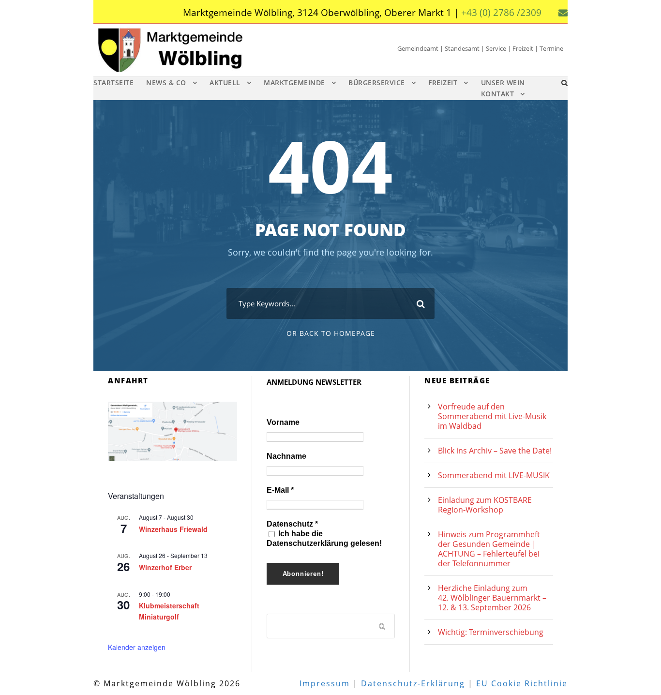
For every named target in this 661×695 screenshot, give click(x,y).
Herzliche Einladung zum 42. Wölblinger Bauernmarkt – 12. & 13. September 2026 (492, 598)
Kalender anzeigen (136, 647)
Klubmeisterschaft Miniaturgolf (169, 611)
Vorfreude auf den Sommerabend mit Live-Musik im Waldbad (492, 416)
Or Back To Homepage (330, 333)
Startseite (113, 82)
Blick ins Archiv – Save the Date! (495, 450)
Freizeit (442, 82)
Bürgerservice (376, 82)
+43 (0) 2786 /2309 (501, 12)
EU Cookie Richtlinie (522, 683)
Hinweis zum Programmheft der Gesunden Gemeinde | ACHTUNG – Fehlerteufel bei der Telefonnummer (489, 549)
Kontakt (497, 93)
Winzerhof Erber (165, 567)
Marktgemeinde (294, 82)
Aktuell (225, 82)
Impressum (325, 683)
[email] (563, 12)
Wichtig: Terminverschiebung (490, 632)
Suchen (383, 626)
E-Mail (280, 490)
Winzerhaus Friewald (173, 529)
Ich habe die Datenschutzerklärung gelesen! (324, 538)
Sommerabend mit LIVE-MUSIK (494, 475)
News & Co (166, 82)
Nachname (286, 456)
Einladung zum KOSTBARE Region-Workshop (485, 505)
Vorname (283, 422)
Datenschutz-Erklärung (413, 683)
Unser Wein (503, 82)
